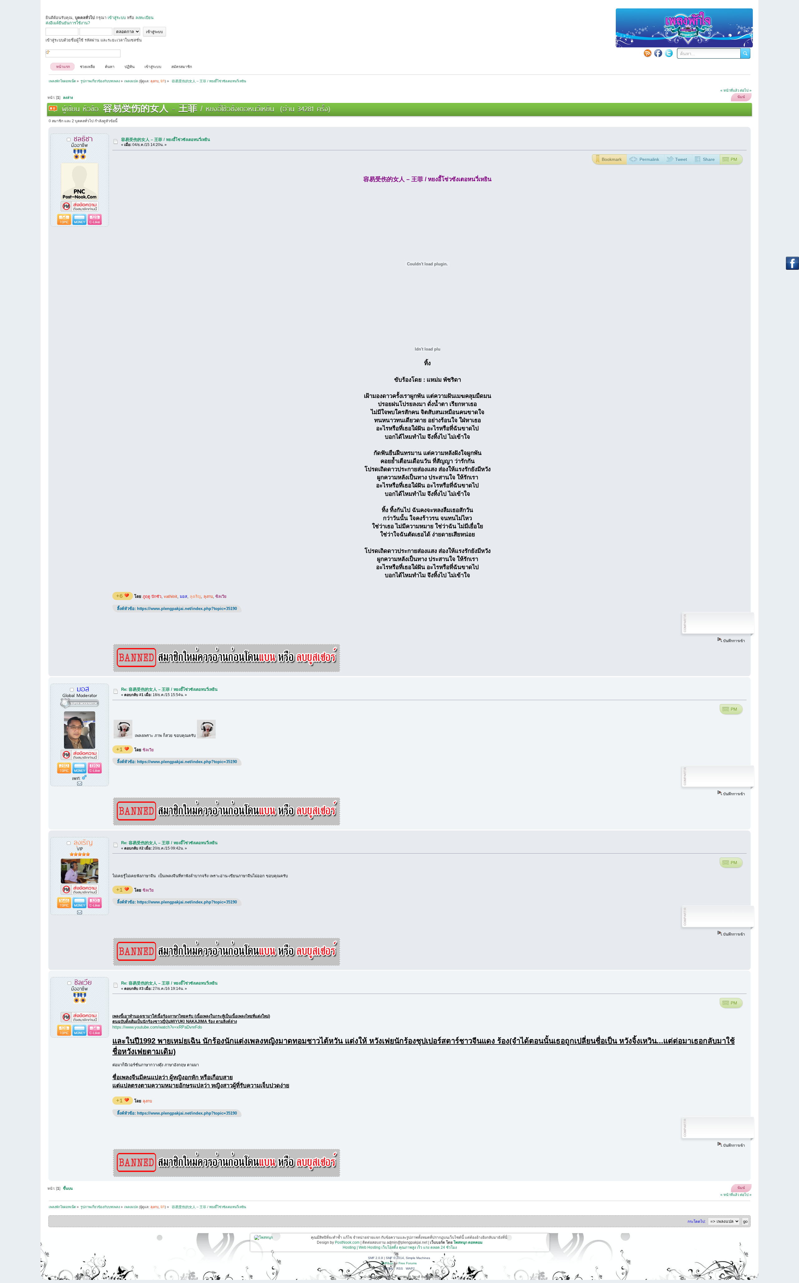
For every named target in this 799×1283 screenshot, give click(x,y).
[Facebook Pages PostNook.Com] (658, 53)
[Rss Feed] (648, 53)
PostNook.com (347, 1242)
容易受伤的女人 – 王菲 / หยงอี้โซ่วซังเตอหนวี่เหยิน (165, 139)
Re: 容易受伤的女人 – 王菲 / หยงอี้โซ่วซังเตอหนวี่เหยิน (169, 689)
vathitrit (170, 596)
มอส (183, 596)
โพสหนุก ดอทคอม (468, 1242)
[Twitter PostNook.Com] (669, 53)
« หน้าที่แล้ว (729, 90)
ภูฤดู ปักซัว (152, 596)
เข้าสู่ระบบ (117, 17)
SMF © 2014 (395, 1258)
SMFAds (387, 1263)
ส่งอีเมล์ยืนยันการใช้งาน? (68, 23)
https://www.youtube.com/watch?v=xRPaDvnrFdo (157, 1027)
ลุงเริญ (195, 596)
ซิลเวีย (221, 596)
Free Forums (408, 1263)
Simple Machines (418, 1258)
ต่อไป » (746, 90)
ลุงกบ (208, 596)
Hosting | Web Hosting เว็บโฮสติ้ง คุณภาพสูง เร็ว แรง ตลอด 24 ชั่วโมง (400, 1247)
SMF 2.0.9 (375, 1258)
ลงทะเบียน (144, 17)
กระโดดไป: (697, 1221)
